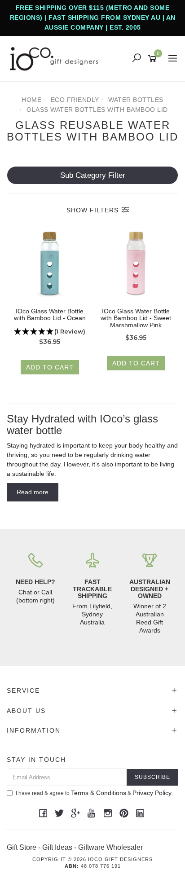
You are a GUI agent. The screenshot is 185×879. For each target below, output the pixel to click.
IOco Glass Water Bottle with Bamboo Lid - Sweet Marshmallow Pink (136, 318)
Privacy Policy (152, 792)
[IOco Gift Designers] (56, 58)
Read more (32, 492)
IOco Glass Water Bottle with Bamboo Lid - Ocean (50, 315)
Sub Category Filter (92, 175)
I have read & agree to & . (94, 792)
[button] (49, 331)
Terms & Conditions (98, 792)
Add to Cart (50, 367)
